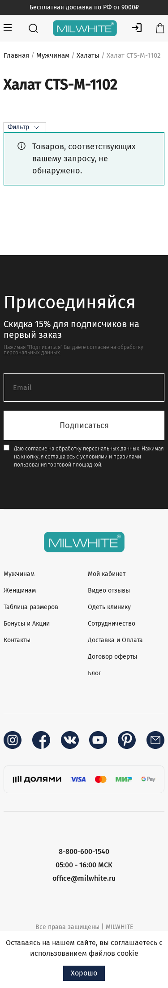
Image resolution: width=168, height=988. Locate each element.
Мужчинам (52, 55)
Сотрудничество (111, 623)
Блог (94, 673)
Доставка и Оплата (115, 640)
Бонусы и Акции (27, 623)
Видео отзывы (109, 590)
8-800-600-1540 (84, 851)
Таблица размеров (31, 607)
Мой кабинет (106, 574)
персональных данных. (32, 352)
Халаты (88, 55)
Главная (16, 55)
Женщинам (20, 590)
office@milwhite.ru (84, 878)
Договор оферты (112, 656)
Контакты (17, 640)
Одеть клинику (109, 607)
